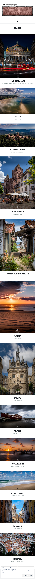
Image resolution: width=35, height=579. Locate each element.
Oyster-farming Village (17, 274)
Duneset (17, 336)
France (10, 83)
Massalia (17, 559)
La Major (17, 526)
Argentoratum (17, 212)
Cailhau (17, 398)
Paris (28, 83)
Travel (31, 83)
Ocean (19, 338)
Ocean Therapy (18, 493)
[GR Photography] (17, 9)
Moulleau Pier (17, 464)
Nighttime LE (23, 83)
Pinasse (17, 431)
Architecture (5, 83)
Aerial (15, 119)
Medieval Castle (17, 149)
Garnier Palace (17, 81)
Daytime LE (15, 433)
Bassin (17, 117)
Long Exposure (15, 83)
